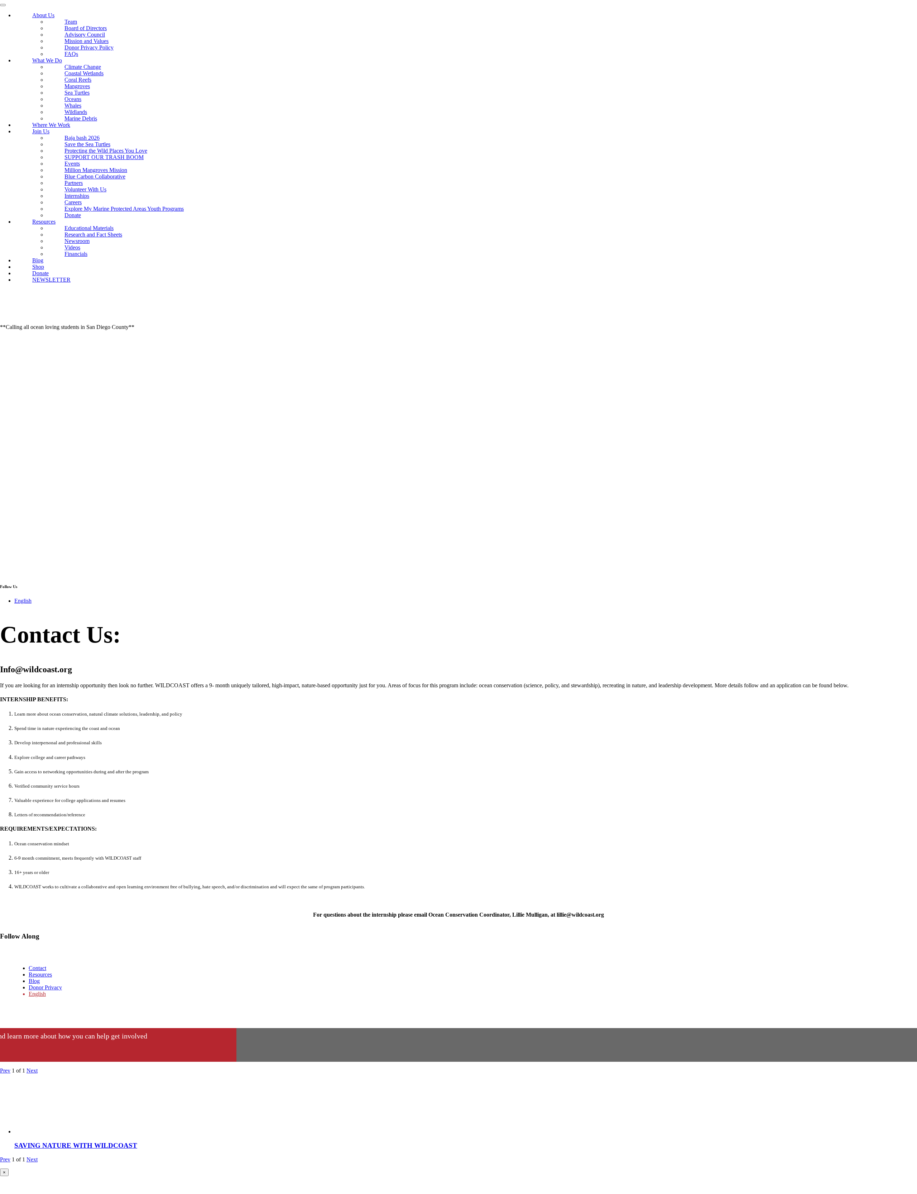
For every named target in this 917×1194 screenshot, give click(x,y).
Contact (37, 968)
